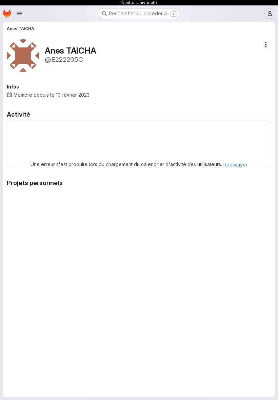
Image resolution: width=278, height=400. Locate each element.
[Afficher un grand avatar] (23, 55)
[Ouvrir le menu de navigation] (19, 13)
